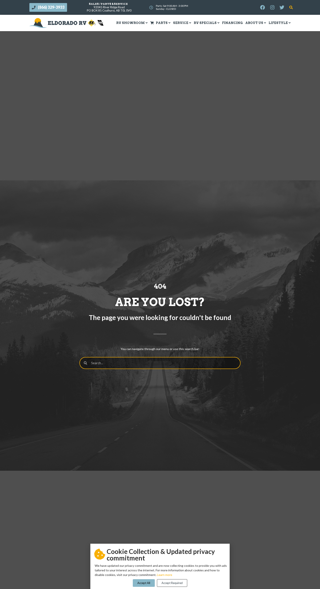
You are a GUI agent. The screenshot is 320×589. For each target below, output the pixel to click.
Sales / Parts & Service (108, 3)
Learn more (164, 575)
